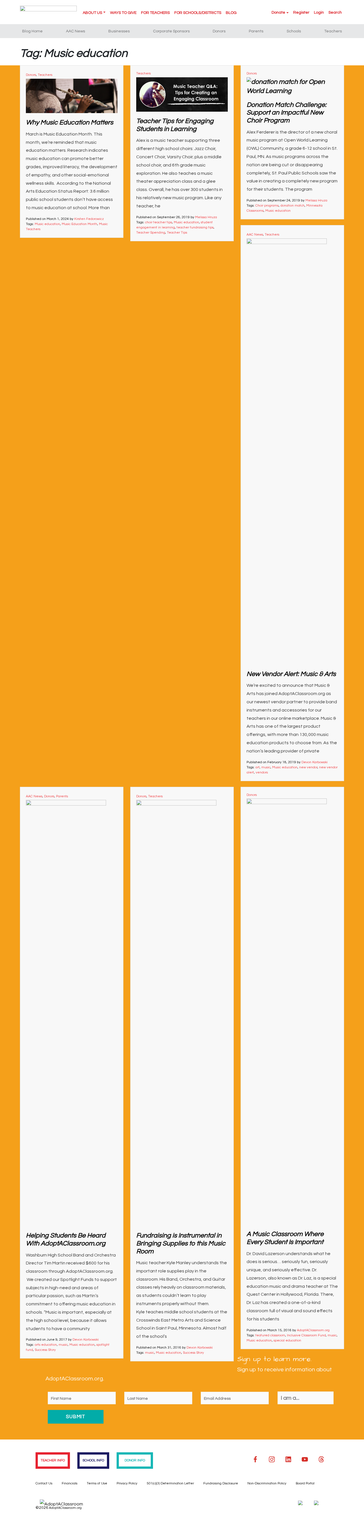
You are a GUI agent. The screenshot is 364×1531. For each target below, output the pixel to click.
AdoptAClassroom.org (313, 1330)
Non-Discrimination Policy (266, 1483)
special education (287, 1340)
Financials (69, 1483)
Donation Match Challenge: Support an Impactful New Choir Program (286, 112)
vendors (262, 772)
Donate (278, 12)
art (257, 767)
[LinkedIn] (288, 1459)
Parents (256, 31)
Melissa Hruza (206, 217)
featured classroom (270, 1335)
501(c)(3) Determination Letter (170, 1483)
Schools (294, 31)
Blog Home (32, 31)
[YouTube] (305, 1459)
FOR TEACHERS (155, 13)
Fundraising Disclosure (220, 1483)
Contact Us (44, 1483)
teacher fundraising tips (195, 227)
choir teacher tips (158, 222)
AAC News (75, 31)
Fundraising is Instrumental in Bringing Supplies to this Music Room (181, 1243)
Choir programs (267, 205)
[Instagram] (272, 1459)
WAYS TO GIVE (123, 13)
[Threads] (321, 1459)
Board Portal (305, 1483)
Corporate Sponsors (171, 31)
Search (335, 12)
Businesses (119, 31)
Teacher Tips (177, 232)
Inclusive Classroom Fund (306, 1335)
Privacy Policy (127, 1483)
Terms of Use (97, 1483)
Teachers (333, 31)
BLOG (231, 13)
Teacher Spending (150, 232)
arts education (46, 1345)
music (265, 767)
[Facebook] (255, 1459)
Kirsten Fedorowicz (89, 219)
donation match (292, 205)
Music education (47, 224)
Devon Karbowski (314, 762)
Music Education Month (79, 224)
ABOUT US (92, 13)
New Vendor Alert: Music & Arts (291, 674)
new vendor (308, 767)
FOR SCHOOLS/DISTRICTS (197, 13)
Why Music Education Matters (69, 122)
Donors (219, 31)
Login (319, 12)
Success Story (45, 1350)
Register (301, 12)
